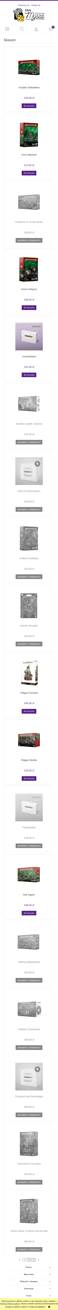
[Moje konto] (36, 29)
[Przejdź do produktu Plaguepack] (29, 807)
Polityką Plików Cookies (10, 1304)
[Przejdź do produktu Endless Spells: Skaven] (29, 404)
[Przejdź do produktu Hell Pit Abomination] (29, 471)
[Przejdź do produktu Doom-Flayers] (29, 269)
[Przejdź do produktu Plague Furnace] (29, 673)
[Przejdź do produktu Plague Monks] (29, 740)
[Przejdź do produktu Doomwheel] (29, 336)
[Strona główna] (29, 14)
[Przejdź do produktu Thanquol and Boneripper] (29, 1076)
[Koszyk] (51, 29)
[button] (7, 29)
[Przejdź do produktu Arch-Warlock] (29, 135)
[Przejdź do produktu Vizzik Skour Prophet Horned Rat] (29, 1211)
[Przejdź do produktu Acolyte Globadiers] (29, 67)
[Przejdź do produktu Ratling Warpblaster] (29, 942)
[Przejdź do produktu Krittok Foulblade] (29, 538)
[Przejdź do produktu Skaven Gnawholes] (29, 1009)
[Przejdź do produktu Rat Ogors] (29, 875)
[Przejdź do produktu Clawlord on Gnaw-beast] (29, 202)
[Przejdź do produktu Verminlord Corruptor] (29, 1144)
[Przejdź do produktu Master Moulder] (29, 606)
